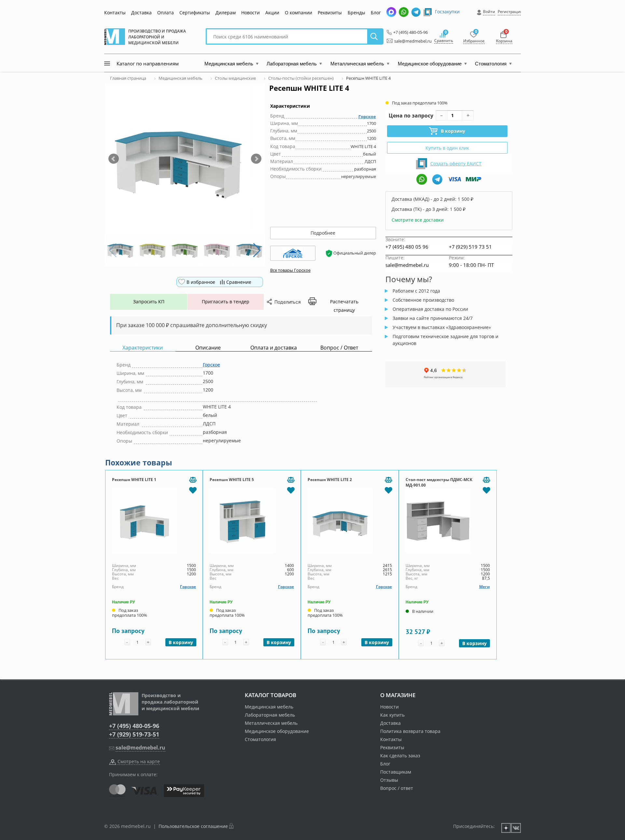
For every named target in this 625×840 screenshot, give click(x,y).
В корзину (453, 131)
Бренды (356, 12)
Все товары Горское (290, 270)
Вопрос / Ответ (339, 347)
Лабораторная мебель (270, 715)
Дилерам (225, 12)
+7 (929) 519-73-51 (134, 734)
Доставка (141, 12)
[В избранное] (193, 490)
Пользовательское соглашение (193, 826)
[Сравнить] (193, 480)
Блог (376, 12)
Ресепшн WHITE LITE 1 (134, 479)
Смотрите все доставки (418, 220)
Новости (250, 12)
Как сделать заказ (400, 755)
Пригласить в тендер (225, 301)
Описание (208, 347)
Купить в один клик (447, 148)
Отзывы (389, 780)
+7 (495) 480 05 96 (406, 246)
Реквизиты (330, 12)
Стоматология (260, 739)
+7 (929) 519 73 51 (470, 246)
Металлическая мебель (271, 723)
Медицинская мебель (269, 707)
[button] (113, 159)
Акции (272, 12)
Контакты (115, 12)
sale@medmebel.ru (409, 41)
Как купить (392, 715)
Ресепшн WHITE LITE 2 (330, 479)
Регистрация (510, 11)
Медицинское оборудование (277, 731)
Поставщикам (395, 772)
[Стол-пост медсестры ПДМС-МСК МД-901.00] (448, 521)
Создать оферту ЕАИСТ (455, 163)
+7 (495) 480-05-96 (408, 32)
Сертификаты (194, 12)
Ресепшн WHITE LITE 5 (232, 479)
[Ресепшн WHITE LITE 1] (154, 521)
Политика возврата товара (410, 731)
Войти (489, 11)
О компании (298, 12)
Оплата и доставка (273, 347)
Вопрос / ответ (396, 788)
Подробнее (323, 233)
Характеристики (142, 347)
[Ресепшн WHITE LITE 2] (350, 521)
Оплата (165, 12)
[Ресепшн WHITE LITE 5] (252, 521)
